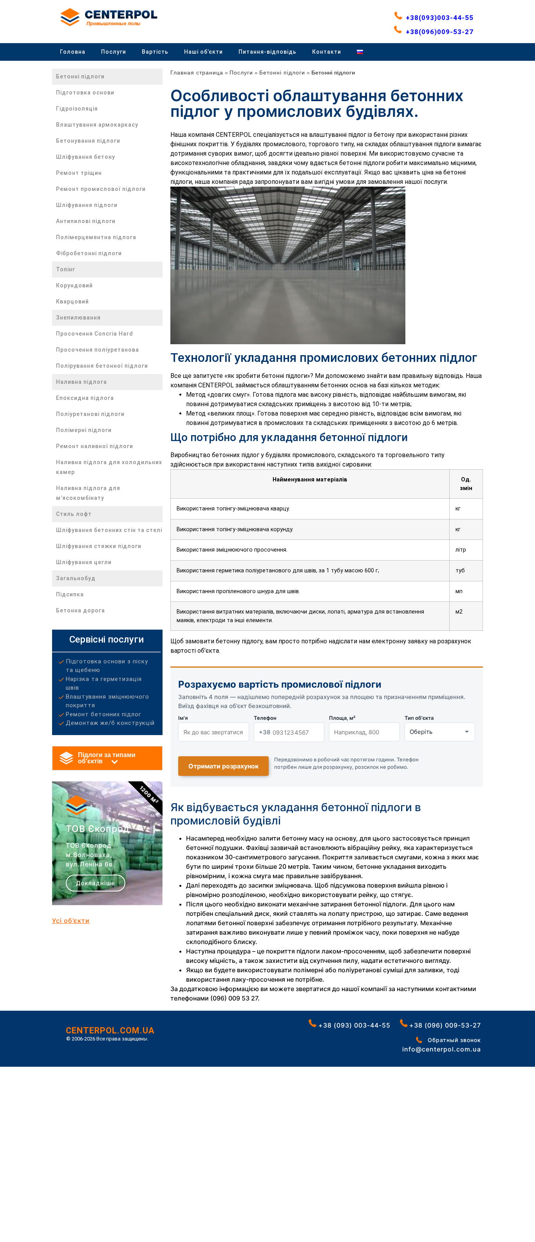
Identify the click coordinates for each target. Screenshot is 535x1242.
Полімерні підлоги (84, 430)
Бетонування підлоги (88, 141)
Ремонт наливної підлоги (94, 446)
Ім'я (183, 718)
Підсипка (70, 594)
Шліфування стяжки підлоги (98, 546)
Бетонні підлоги (80, 76)
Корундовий (74, 285)
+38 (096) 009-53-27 (448, 1025)
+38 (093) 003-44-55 (356, 1025)
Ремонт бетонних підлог (103, 714)
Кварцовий (72, 301)
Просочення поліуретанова (97, 350)
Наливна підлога (81, 382)
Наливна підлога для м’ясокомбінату (88, 493)
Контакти (326, 52)
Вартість (155, 52)
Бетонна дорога (80, 610)
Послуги (113, 52)
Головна (72, 52)
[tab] (107, 758)
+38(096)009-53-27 (440, 31)
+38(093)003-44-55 (440, 18)
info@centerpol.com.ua (444, 1049)
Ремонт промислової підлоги (101, 189)
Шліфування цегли (84, 562)
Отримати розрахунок (223, 766)
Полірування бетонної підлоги (102, 366)
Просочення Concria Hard (94, 333)
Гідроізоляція (77, 108)
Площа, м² (342, 718)
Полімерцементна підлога (96, 237)
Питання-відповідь (267, 52)
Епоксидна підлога (85, 398)
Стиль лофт (74, 514)
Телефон (265, 718)
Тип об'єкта (419, 718)
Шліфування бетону (85, 157)
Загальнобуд (76, 578)
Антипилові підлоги (86, 221)
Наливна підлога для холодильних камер (109, 467)
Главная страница (196, 72)
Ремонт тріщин (79, 173)
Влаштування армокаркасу (97, 125)
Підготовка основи (85, 92)
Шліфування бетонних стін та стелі (109, 530)
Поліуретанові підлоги (90, 414)
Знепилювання (78, 317)
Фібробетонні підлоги (89, 253)
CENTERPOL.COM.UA (110, 1030)
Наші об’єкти (203, 52)
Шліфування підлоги (86, 205)
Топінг (65, 269)
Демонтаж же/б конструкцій (110, 722)
